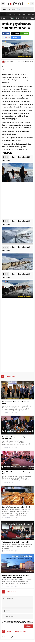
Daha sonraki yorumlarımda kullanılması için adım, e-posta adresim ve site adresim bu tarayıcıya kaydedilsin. (18, 622)
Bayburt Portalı (9, 61)
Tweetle (16, 33)
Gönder (26, 33)
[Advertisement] (17, 201)
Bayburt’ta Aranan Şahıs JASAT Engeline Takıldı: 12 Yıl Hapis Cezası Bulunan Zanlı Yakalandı (21, 14)
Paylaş (7, 33)
